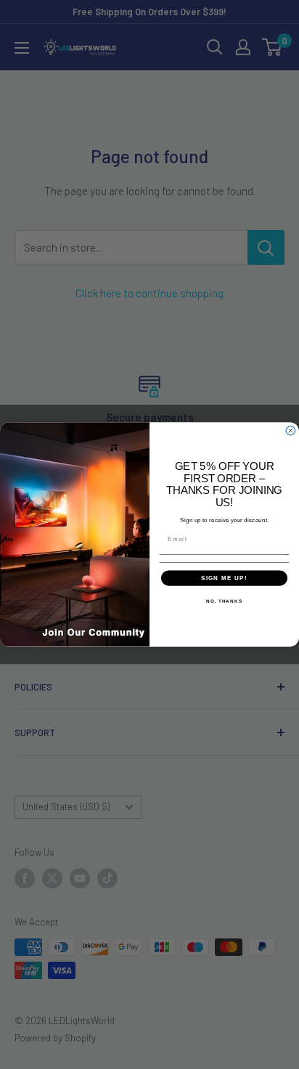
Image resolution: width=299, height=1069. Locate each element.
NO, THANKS (224, 600)
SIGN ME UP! (224, 577)
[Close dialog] (290, 431)
